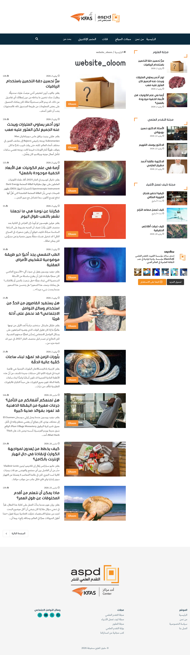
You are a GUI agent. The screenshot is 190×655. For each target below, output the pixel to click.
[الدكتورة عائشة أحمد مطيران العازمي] (177, 166)
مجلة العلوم (118, 624)
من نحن (139, 39)
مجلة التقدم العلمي (114, 615)
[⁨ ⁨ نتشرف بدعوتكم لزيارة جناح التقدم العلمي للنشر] (146, 272)
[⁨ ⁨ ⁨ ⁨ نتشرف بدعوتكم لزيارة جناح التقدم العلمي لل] (165, 272)
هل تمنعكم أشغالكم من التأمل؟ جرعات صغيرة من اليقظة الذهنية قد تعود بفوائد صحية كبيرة (33, 405)
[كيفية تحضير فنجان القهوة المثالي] (177, 198)
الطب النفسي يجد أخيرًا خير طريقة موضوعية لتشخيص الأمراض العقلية (32, 260)
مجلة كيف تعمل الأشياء (112, 619)
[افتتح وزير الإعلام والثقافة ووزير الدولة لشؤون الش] (174, 272)
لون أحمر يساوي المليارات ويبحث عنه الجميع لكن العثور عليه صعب (150, 81)
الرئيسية (151, 39)
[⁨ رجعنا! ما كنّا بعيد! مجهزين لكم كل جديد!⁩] (137, 272)
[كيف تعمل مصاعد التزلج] (177, 215)
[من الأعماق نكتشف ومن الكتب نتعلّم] (156, 272)
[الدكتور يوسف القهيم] (177, 150)
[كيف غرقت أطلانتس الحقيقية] (177, 231)
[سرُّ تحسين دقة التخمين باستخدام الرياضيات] (177, 66)
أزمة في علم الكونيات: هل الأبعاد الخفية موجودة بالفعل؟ (149, 99)
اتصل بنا (183, 628)
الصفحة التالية (18, 533)
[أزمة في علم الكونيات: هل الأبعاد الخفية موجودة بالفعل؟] (177, 100)
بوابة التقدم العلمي (115, 628)
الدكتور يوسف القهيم (151, 144)
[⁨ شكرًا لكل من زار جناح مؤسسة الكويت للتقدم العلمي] (183, 272)
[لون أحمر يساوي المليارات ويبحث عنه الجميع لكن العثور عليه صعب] (177, 82)
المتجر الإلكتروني (87, 39)
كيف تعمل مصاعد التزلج (150, 209)
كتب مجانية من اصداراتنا (112, 633)
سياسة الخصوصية (178, 624)
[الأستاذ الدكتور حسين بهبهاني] (177, 133)
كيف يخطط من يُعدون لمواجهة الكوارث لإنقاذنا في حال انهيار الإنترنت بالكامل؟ (34, 454)
